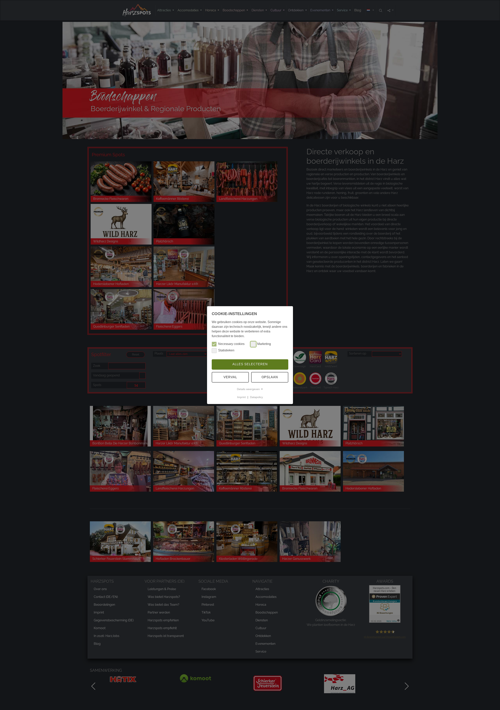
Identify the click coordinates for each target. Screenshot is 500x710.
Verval (230, 377)
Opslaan (270, 377)
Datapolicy (256, 397)
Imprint (241, 397)
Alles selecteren (250, 364)
